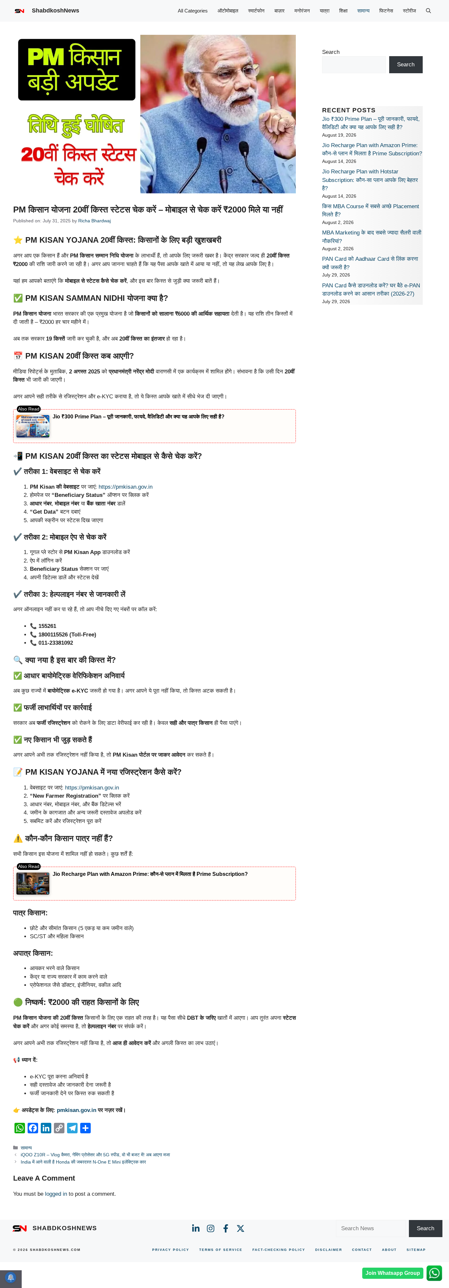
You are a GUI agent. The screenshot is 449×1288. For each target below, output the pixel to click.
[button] (428, 11)
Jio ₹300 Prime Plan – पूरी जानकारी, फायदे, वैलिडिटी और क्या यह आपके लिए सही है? (139, 416)
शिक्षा (343, 10)
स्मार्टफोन (256, 10)
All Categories (193, 10)
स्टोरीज (409, 10)
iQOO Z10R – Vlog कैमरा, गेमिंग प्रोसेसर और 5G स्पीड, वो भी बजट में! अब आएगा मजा (95, 1154)
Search (331, 52)
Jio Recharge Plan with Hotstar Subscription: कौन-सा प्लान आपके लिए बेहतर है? (370, 179)
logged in (56, 1194)
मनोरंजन (302, 10)
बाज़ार (279, 10)
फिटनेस (386, 10)
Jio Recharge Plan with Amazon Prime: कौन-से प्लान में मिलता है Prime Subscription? (150, 874)
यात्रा (324, 10)
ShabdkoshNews (55, 10)
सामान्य (363, 10)
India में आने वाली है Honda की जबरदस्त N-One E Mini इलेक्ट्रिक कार (83, 1162)
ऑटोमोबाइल (228, 10)
